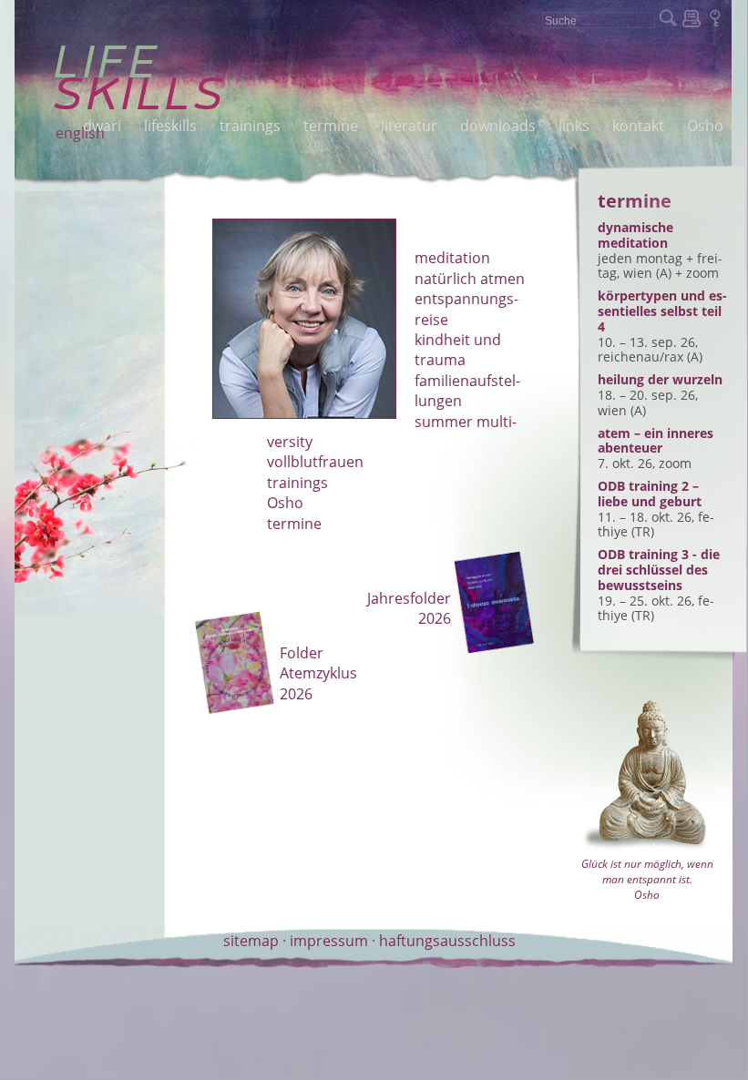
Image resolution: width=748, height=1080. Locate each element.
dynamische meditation (635, 235)
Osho (285, 503)
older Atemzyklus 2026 (318, 673)
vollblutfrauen (315, 462)
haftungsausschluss (447, 941)
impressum (329, 941)
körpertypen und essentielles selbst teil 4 (662, 311)
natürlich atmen (470, 279)
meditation (452, 258)
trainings (297, 483)
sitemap (251, 941)
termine (294, 524)
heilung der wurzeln (660, 379)
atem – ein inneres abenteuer (655, 440)
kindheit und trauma (458, 350)
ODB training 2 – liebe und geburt (650, 493)
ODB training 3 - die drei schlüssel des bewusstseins (659, 569)
